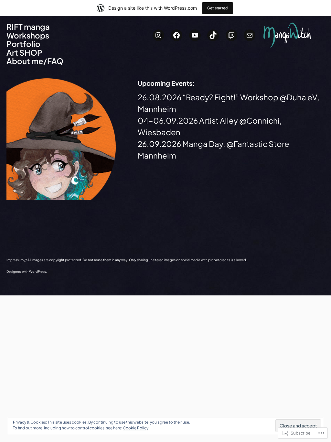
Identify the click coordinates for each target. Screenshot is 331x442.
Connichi (263, 120)
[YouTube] (195, 35)
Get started (217, 8)
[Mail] (249, 35)
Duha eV (302, 97)
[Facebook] (176, 35)
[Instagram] (158, 35)
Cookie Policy (135, 427)
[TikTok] (213, 35)
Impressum (15, 260)
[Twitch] (231, 35)
